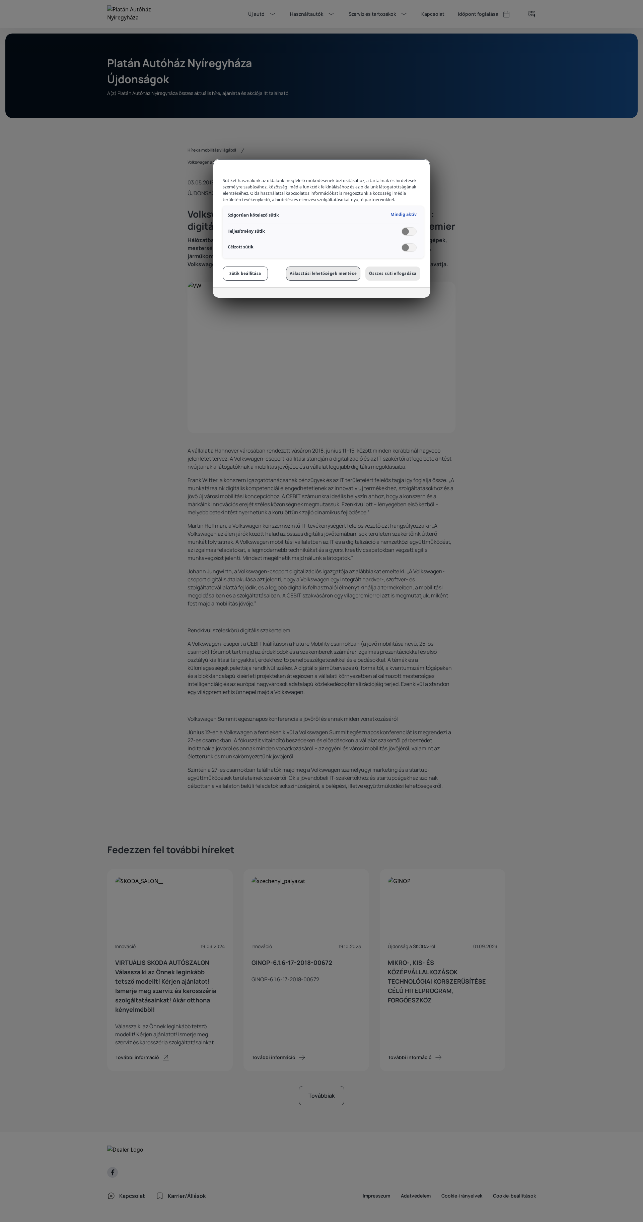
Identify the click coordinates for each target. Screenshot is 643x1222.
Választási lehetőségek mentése (323, 273)
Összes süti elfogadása (393, 273)
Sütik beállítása (245, 273)
